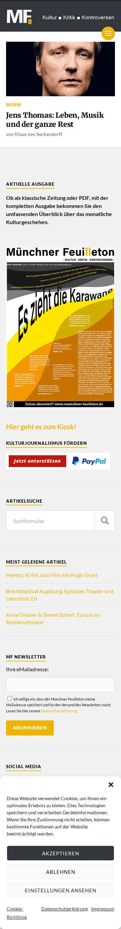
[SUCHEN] (105, 520)
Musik (14, 104)
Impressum (102, 909)
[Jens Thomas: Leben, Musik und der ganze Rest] (60, 69)
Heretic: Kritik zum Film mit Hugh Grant (52, 575)
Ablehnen (60, 872)
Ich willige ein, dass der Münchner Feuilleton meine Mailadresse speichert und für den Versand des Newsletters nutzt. (58, 705)
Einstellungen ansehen (60, 890)
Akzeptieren (60, 853)
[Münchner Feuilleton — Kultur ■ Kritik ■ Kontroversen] (60, 16)
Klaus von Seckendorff (38, 134)
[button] (111, 784)
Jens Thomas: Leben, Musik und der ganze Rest (55, 120)
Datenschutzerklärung (64, 909)
